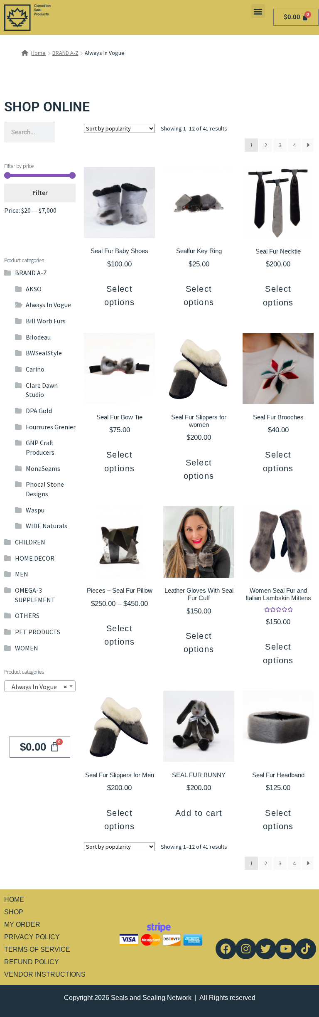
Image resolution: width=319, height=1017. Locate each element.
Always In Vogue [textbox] (37, 686)
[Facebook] (226, 948)
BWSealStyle (44, 353)
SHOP (13, 912)
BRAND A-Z (65, 53)
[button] (258, 11)
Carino (35, 369)
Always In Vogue (48, 304)
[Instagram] (246, 948)
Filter (40, 192)
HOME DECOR (34, 558)
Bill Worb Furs (46, 321)
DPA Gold (39, 410)
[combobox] (40, 686)
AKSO (34, 289)
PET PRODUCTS (37, 632)
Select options (119, 295)
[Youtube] (285, 948)
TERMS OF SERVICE (37, 949)
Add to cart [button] (198, 813)
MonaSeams (43, 468)
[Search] (65, 132)
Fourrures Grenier (51, 427)
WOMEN (26, 648)
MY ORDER (22, 924)
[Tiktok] (305, 948)
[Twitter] (265, 948)
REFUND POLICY (31, 961)
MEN (21, 574)
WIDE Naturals (46, 526)
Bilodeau (38, 337)
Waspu (35, 510)
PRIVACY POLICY (32, 937)
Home (38, 53)
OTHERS (27, 615)
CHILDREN (30, 542)
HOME (14, 899)
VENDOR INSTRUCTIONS (45, 974)
